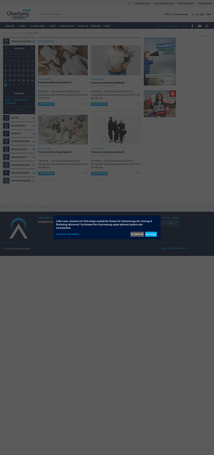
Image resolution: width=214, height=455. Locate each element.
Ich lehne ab (137, 234)
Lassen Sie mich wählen (67, 234)
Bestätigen (151, 234)
